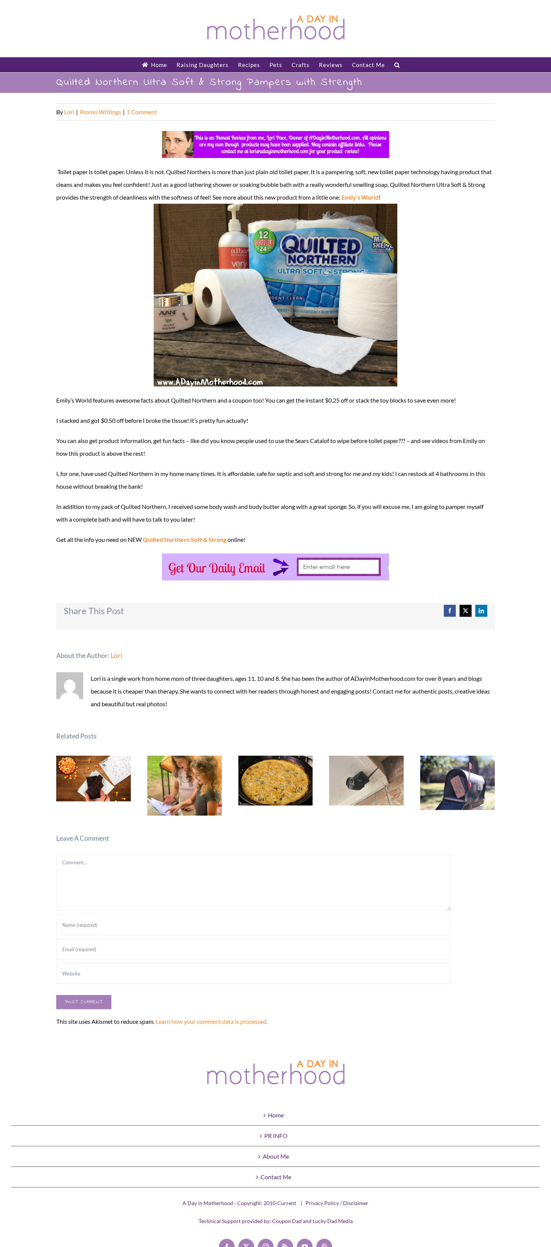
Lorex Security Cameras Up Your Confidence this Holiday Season (367, 781)
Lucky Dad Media (333, 1221)
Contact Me (276, 1176)
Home (276, 1115)
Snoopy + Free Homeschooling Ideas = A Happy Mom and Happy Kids (185, 786)
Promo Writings (100, 111)
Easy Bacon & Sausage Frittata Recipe (276, 781)
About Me (276, 1156)
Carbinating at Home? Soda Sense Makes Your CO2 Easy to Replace (457, 783)
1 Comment (142, 111)
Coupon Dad (287, 1221)
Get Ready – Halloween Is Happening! (93, 779)
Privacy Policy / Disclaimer (336, 1203)
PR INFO (275, 1135)
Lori (69, 111)
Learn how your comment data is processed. (212, 1021)
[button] (397, 64)
